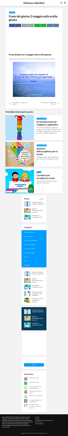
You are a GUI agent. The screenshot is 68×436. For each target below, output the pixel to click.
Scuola (38, 172)
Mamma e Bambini (34, 2)
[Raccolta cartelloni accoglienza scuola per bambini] (27, 293)
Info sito (37, 417)
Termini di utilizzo (39, 423)
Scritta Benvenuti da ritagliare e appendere (47, 123)
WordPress (45, 433)
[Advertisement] (34, 40)
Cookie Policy (38, 422)
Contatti (37, 418)
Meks (35, 433)
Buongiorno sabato (34, 378)
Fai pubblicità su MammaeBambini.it (44, 420)
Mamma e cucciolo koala (35, 395)
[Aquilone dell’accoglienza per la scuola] (19, 154)
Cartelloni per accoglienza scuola (45, 176)
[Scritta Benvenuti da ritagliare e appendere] (19, 127)
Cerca (34, 364)
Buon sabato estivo (34, 382)
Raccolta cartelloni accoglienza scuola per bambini (37, 293)
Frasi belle (12, 12)
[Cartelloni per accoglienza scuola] (19, 181)
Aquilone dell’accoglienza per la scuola (47, 151)
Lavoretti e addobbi (41, 118)
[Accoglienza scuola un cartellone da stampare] (27, 300)
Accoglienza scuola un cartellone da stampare (38, 300)
